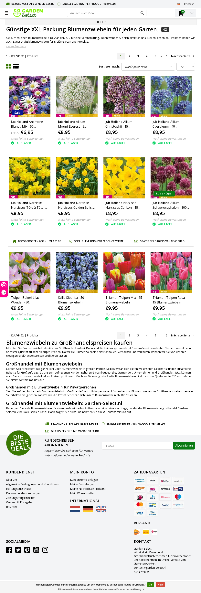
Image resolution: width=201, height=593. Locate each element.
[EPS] (152, 488)
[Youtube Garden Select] (36, 551)
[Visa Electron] (152, 513)
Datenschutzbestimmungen (23, 493)
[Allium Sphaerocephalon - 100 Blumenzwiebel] (171, 177)
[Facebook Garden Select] (9, 551)
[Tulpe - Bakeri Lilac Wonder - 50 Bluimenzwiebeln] (30, 272)
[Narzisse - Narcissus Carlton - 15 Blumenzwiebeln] (124, 177)
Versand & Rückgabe (19, 502)
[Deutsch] (179, 4)
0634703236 (142, 572)
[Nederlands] (75, 511)
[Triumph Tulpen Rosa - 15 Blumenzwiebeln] (171, 272)
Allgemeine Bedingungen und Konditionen (32, 484)
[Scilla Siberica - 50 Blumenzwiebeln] (77, 272)
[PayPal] (165, 505)
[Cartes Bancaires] (178, 480)
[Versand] (137, 532)
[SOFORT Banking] (140, 488)
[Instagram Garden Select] (45, 551)
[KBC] (152, 497)
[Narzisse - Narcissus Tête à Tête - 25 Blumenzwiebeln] (30, 177)
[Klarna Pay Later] (165, 497)
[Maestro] (178, 497)
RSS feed (11, 507)
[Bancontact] (152, 505)
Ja (150, 584)
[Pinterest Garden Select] (27, 551)
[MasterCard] (140, 505)
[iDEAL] (140, 497)
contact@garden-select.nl (150, 567)
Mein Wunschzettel (82, 493)
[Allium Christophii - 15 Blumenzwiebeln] (124, 96)
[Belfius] (165, 480)
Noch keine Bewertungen (27, 138)
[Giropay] (178, 488)
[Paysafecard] (178, 505)
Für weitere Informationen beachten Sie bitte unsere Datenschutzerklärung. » (101, 589)
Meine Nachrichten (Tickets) (88, 489)
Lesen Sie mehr (16, 46)
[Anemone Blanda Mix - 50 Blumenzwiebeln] (30, 96)
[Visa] (140, 513)
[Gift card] (165, 488)
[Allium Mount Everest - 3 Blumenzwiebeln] (77, 96)
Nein (160, 584)
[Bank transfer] (152, 480)
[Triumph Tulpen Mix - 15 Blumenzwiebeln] (124, 272)
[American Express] (140, 480)
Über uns (11, 480)
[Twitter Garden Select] (18, 551)
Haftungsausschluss (18, 489)
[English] (101, 511)
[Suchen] (142, 12)
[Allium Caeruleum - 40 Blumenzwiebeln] (171, 96)
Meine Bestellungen (82, 484)
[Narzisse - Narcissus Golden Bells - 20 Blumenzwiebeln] (77, 177)
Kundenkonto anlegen (84, 480)
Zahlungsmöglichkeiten (20, 498)
